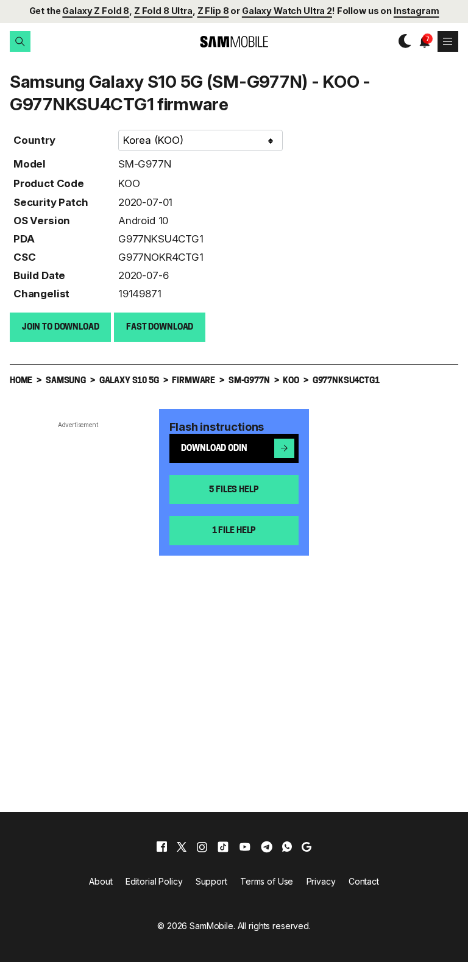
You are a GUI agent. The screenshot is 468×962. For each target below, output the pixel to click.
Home (21, 381)
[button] (20, 41)
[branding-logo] (234, 42)
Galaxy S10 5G (129, 381)
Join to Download (60, 327)
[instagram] (202, 847)
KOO (129, 183)
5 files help (233, 490)
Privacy (321, 881)
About (100, 881)
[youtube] (245, 847)
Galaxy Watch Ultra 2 (287, 10)
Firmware (193, 381)
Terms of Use (266, 881)
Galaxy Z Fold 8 (95, 10)
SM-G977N (144, 164)
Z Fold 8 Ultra (163, 10)
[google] (306, 847)
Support (211, 881)
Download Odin (214, 448)
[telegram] (266, 847)
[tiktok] (223, 847)
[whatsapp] (287, 847)
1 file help (234, 531)
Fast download (159, 327)
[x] (181, 847)
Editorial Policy (154, 881)
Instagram (416, 10)
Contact (364, 881)
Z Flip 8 (213, 10)
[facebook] (162, 847)
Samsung (66, 381)
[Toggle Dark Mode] (402, 41)
